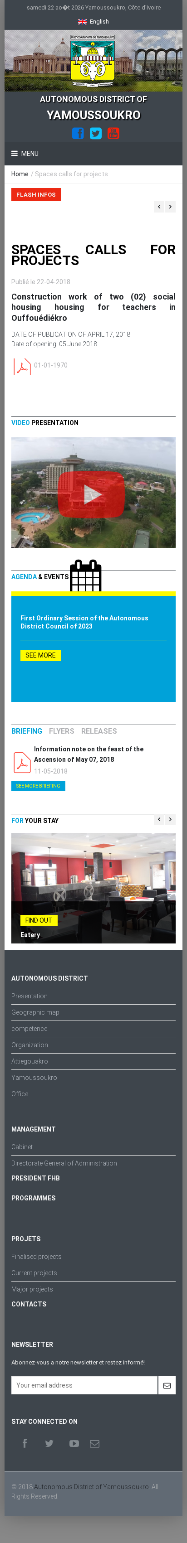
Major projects (32, 1289)
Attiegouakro (29, 1061)
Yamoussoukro (34, 1077)
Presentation (29, 996)
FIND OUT (39, 920)
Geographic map (35, 1012)
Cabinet (22, 1147)
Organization (29, 1045)
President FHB (35, 1178)
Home (20, 174)
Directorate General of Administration (64, 1163)
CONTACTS (28, 1304)
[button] (93, 21)
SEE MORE (40, 655)
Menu (29, 153)
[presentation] (26, 731)
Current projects (34, 1273)
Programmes (33, 1198)
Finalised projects (36, 1256)
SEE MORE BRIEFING (38, 786)
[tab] (26, 731)
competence (29, 1028)
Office (19, 1094)
